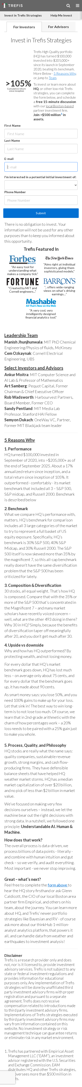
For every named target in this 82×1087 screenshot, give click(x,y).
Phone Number (15, 192)
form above (58, 885)
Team (52, 78)
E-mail (9, 159)
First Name (12, 125)
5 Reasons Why (65, 73)
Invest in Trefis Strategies (23, 15)
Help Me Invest (61, 15)
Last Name (12, 140)
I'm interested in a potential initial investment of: (40, 177)
